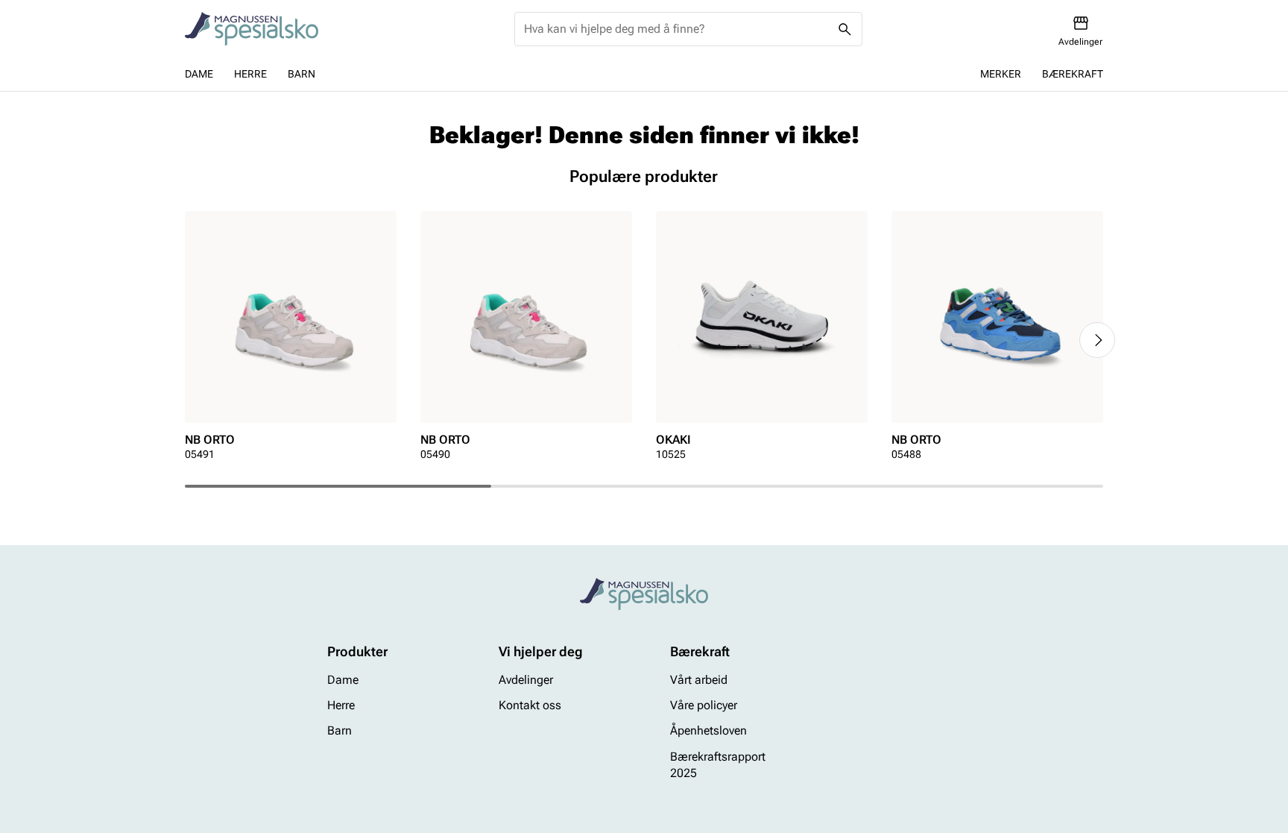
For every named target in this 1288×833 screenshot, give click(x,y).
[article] (291, 340)
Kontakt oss (530, 705)
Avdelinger (526, 680)
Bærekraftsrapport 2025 (717, 764)
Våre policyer (703, 705)
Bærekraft (1072, 74)
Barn (301, 74)
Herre (250, 74)
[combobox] (676, 29)
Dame (199, 74)
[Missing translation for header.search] (845, 29)
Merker (1000, 74)
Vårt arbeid (698, 680)
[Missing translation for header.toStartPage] (251, 29)
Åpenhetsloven (708, 731)
